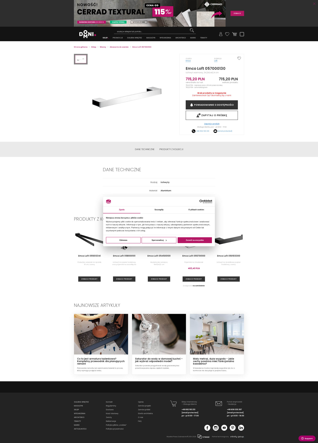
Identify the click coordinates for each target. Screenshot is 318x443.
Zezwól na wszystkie (195, 240)
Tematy (77, 421)
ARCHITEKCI (180, 38)
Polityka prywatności (115, 429)
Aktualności (80, 429)
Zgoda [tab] (122, 210)
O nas (140, 417)
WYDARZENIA (165, 38)
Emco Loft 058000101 (124, 255)
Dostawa (110, 409)
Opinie (141, 402)
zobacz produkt (89, 279)
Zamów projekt (144, 406)
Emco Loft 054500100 (159, 255)
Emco (188, 60)
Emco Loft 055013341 (89, 255)
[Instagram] (216, 429)
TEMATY (203, 38)
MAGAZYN (150, 38)
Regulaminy (111, 406)
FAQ (139, 421)
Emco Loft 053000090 (263, 255)
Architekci (79, 417)
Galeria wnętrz (81, 402)
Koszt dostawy (112, 413)
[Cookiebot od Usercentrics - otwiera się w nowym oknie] (201, 201)
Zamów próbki (144, 409)
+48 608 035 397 (234, 409)
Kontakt (109, 402)
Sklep (76, 409)
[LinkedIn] (241, 429)
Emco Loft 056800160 (298, 255)
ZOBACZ (237, 13)
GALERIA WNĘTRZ (134, 38)
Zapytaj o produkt (211, 124)
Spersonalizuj (158, 240)
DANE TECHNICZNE (144, 149)
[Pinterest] (233, 429)
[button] (80, 59)
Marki (77, 425)
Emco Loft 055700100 (193, 255)
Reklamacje (111, 421)
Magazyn (78, 406)
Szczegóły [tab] (159, 210)
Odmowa (123, 240)
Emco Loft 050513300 (228, 255)
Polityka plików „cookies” (116, 425)
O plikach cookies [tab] (196, 210)
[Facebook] (207, 429)
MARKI (193, 38)
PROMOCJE (118, 38)
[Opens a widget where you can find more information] (307, 439)
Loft (215, 60)
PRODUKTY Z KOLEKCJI (171, 149)
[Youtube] (224, 429)
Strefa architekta (145, 413)
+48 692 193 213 (202, 131)
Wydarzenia (79, 413)
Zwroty (109, 417)
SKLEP (105, 38)
